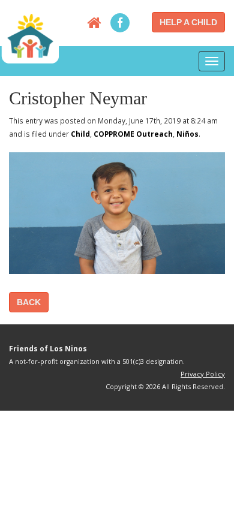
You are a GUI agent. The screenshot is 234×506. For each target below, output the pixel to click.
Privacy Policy (203, 373)
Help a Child (188, 22)
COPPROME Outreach (133, 133)
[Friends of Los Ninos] (30, 36)
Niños (187, 133)
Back (29, 302)
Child (80, 133)
